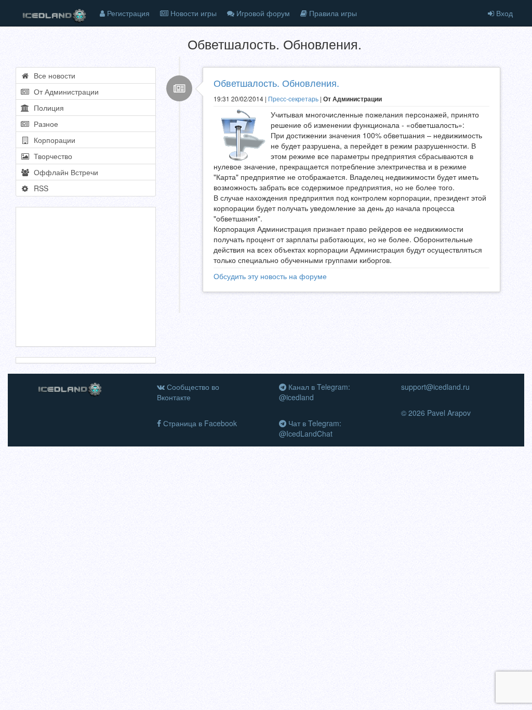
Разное (44, 124)
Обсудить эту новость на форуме (270, 276)
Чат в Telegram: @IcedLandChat (310, 428)
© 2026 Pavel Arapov (436, 412)
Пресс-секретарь (293, 98)
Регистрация (127, 13)
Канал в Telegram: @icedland (314, 392)
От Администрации (64, 91)
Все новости (52, 75)
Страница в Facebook (199, 423)
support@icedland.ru (435, 387)
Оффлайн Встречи (64, 172)
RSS (39, 188)
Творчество (51, 156)
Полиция (47, 107)
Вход (503, 13)
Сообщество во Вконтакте (188, 392)
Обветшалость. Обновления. (276, 82)
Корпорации (52, 140)
